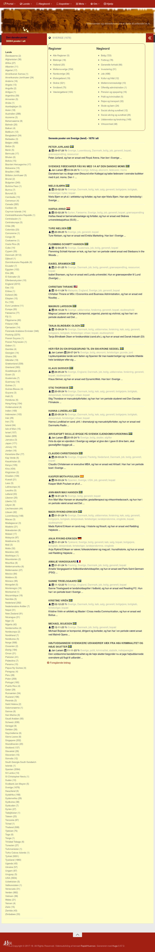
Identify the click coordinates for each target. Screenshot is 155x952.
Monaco (9, 580)
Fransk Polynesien (14, 341)
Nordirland (10, 635)
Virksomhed (107, 123)
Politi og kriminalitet (110, 96)
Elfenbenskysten (13, 280)
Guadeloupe (11, 370)
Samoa (9, 711)
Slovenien (10, 754)
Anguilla (9, 88)
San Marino (11, 714)
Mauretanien (11, 559)
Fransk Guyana (13, 338)
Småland (57, 87)
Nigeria (9, 624)
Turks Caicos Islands (16, 852)
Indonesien (11, 414)
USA (8, 877)
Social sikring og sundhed (114, 114)
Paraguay (10, 671)
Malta (8, 548)
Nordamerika (12, 627)
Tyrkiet (9, 856)
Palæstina (10, 660)
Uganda (9, 863)
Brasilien (9, 171)
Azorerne (10, 117)
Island (8, 425)
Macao (9, 519)
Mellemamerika (13, 566)
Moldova (9, 577)
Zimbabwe (10, 914)
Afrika (8, 62)
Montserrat (11, 591)
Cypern (9, 251)
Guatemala (11, 378)
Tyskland (10, 859)
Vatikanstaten (12, 885)
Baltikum (10, 131)
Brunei (8, 178)
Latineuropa (11, 486)
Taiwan (9, 816)
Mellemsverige (60, 69)
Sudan (8, 780)
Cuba (8, 247)
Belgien (9, 142)
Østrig (8, 649)
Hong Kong (11, 403)
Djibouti (9, 258)
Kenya (8, 464)
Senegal (9, 725)
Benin (8, 149)
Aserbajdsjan (12, 106)
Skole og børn (108, 105)
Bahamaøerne (12, 120)
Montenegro (11, 588)
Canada (9, 204)
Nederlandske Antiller (16, 606)
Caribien (9, 207)
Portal (10, 3)
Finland (9, 323)
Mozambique (12, 595)
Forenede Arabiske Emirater (19, 330)
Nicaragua (10, 617)
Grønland (10, 367)
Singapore (10, 740)
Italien (8, 436)
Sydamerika (11, 798)
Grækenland (11, 363)
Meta (81, 3)
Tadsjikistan (11, 812)
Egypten (9, 269)
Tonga (8, 838)
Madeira (9, 526)
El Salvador (11, 276)
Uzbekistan (11, 881)
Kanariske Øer (12, 454)
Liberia (8, 501)
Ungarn (9, 870)
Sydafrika (10, 794)
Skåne (56, 82)
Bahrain (9, 124)
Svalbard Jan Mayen (15, 783)
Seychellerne (12, 733)
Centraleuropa (12, 222)
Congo (8, 236)
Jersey (9, 446)
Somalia (9, 758)
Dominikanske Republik (17, 262)
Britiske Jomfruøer (14, 175)
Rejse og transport (110, 101)
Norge (8, 642)
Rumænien (11, 693)
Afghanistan (11, 59)
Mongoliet (10, 584)
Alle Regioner (60, 55)
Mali (7, 544)
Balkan (9, 128)
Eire (7, 273)
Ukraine (9, 867)
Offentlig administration (112, 87)
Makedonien (11, 530)
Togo (8, 834)
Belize (8, 146)
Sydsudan (10, 805)
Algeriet (9, 70)
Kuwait (9, 479)
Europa (9, 309)
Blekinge (57, 59)
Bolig (103, 55)
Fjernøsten (10, 327)
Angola (9, 84)
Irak (7, 417)
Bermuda (10, 153)
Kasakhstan (11, 461)
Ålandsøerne (11, 55)
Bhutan (9, 157)
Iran (7, 421)
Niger (8, 620)
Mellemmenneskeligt (111, 82)
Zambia (9, 910)
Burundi (9, 193)
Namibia (9, 599)
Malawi (9, 533)
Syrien (8, 809)
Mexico (9, 573)
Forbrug (105, 59)
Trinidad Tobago (13, 841)
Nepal (8, 609)
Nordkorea (10, 638)
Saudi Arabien (12, 718)
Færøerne (10, 312)
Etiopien (9, 298)
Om (95, 3)
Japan (8, 443)
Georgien (10, 352)
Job (103, 73)
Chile (8, 225)
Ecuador (9, 265)
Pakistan (10, 656)
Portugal (9, 682)
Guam (8, 374)
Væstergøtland (60, 91)
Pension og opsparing (112, 91)
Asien (8, 110)
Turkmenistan (12, 848)
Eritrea (8, 291)
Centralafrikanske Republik (19, 215)
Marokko (10, 551)
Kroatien (9, 475)
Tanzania (10, 819)
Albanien (9, 66)
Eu (7, 301)
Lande (26, 3)
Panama (9, 664)
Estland (9, 294)
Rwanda (9, 700)
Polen (8, 678)
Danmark (10, 254)
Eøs (7, 287)
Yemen (9, 903)
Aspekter (64, 3)
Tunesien (10, 845)
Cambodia (10, 196)
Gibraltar (9, 359)
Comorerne (11, 233)
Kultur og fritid (108, 78)
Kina (7, 468)
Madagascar (11, 522)
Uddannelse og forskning (113, 119)
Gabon (9, 345)
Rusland (9, 696)
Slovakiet (10, 751)
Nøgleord (44, 3)
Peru (8, 675)
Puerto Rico (11, 685)
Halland (57, 64)
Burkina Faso (12, 186)
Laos (8, 483)
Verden (9, 892)
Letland (9, 493)
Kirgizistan (10, 472)
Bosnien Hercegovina (16, 164)
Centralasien (11, 218)
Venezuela (10, 888)
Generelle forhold (109, 64)
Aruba (8, 102)
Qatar (8, 689)
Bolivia (8, 160)
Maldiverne (11, 541)
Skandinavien (12, 743)
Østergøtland (59, 78)
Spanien (9, 769)
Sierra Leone (11, 736)
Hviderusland (12, 407)
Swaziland (10, 790)
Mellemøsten (12, 570)
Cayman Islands (13, 211)
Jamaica (9, 439)
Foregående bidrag (60, 662)
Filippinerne (11, 320)
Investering (106, 69)
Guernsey (10, 381)
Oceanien (10, 646)
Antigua (9, 91)
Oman (8, 653)
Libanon (9, 497)
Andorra (9, 81)
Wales (8, 899)
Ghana (9, 356)
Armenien (10, 99)
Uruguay (9, 874)
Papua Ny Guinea (14, 667)
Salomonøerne (12, 707)
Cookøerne (11, 240)
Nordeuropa (11, 631)
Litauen (9, 512)
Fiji (7, 316)
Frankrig (9, 334)
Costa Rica (11, 244)
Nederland (10, 602)
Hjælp (110, 3)
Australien (10, 113)
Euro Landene (12, 305)
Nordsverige (59, 73)
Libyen (8, 504)
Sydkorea (10, 801)
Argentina (10, 95)
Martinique (10, 555)
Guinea (9, 385)
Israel (8, 432)
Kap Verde (10, 457)
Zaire (8, 906)
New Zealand (12, 613)
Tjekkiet (9, 830)
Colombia (10, 229)
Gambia (9, 349)
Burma (9, 189)
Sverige (9, 787)
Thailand (9, 827)
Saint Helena (11, 704)
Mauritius (10, 562)
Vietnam (9, 896)
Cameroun (10, 200)
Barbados (10, 139)
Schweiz (9, 722)
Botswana (10, 167)
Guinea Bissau (12, 388)
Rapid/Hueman (88, 945)
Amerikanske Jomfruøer (17, 77)
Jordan (9, 450)
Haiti (7, 396)
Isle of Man (11, 428)
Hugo (115, 945)
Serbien (9, 729)
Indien (8, 410)
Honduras (10, 399)
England (9, 283)
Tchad (8, 823)
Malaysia (10, 537)
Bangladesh (11, 135)
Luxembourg (11, 515)
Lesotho (9, 490)
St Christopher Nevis (15, 776)
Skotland (10, 747)
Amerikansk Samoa (15, 73)
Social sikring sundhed (112, 110)
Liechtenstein (12, 508)
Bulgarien (10, 182)
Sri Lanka (10, 772)
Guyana (9, 392)
